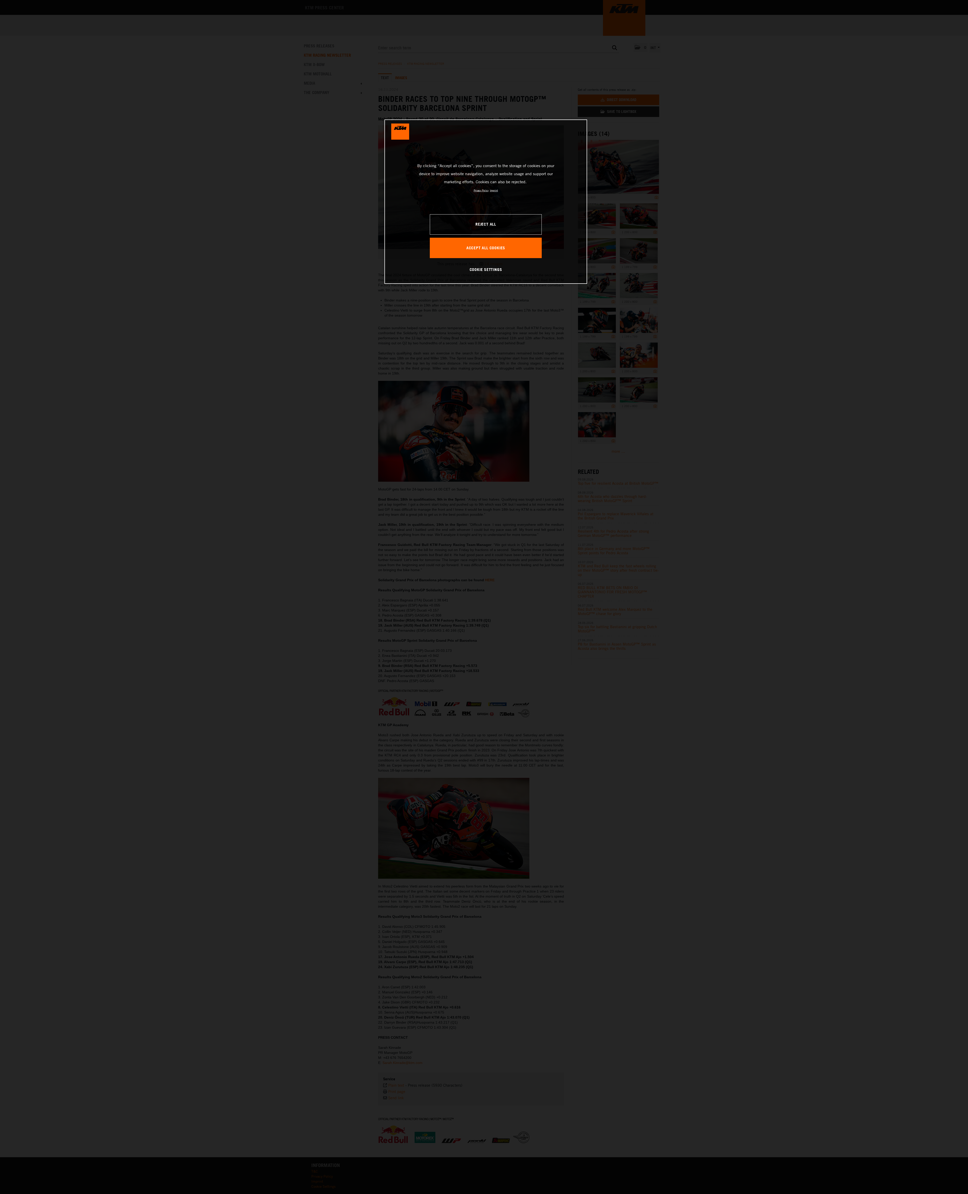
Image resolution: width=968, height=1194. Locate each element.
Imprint (494, 190)
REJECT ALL (485, 224)
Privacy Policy (481, 190)
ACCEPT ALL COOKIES (485, 247)
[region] (485, 201)
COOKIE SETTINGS (486, 269)
